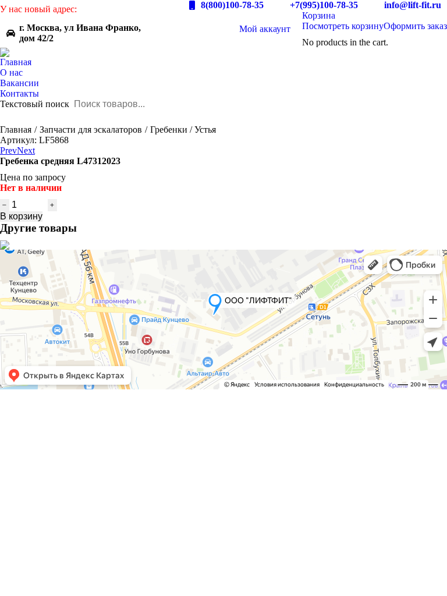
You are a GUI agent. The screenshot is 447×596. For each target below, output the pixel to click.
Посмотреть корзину (343, 26)
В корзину (21, 216)
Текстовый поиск (34, 104)
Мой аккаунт (264, 29)
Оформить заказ (415, 26)
